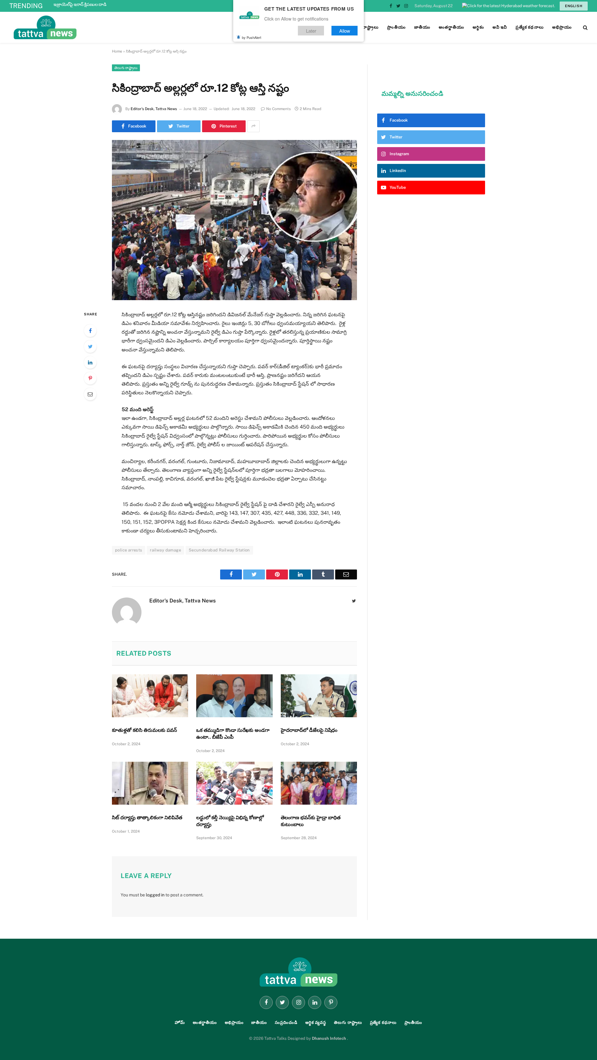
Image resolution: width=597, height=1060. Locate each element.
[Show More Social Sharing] (253, 126)
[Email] (90, 394)
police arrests (128, 550)
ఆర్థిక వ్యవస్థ (315, 1022)
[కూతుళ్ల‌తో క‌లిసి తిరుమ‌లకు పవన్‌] (150, 695)
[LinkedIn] (90, 362)
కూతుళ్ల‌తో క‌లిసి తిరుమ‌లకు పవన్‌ (144, 730)
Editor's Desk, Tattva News (154, 109)
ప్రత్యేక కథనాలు (383, 1022)
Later (311, 30)
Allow (344, 30)
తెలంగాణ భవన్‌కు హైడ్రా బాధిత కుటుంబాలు (310, 821)
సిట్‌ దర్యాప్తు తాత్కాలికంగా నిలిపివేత (147, 818)
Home (117, 51)
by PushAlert (251, 37)
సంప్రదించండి (286, 1022)
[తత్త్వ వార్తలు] (87, 27)
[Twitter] (90, 346)
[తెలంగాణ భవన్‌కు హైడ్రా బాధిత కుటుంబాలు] (319, 783)
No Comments (278, 109)
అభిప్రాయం (234, 1022)
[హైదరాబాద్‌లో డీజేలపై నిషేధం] (319, 695)
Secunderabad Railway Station (219, 550)
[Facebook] (90, 330)
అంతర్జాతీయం (205, 1022)
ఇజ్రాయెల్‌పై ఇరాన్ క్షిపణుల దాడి (79, 4)
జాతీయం (259, 1022)
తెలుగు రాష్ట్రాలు (125, 68)
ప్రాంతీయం (413, 1022)
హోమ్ (180, 1022)
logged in (155, 894)
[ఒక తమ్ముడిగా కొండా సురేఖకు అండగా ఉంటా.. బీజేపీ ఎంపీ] (234, 695)
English (573, 6)
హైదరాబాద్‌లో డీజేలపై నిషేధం (309, 730)
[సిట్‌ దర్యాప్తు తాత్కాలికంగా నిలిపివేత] (150, 783)
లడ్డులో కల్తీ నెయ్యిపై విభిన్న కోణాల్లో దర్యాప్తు (230, 821)
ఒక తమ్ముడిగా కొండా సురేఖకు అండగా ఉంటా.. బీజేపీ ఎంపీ (233, 733)
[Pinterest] (90, 378)
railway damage (165, 550)
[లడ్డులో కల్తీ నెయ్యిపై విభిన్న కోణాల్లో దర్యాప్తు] (234, 783)
